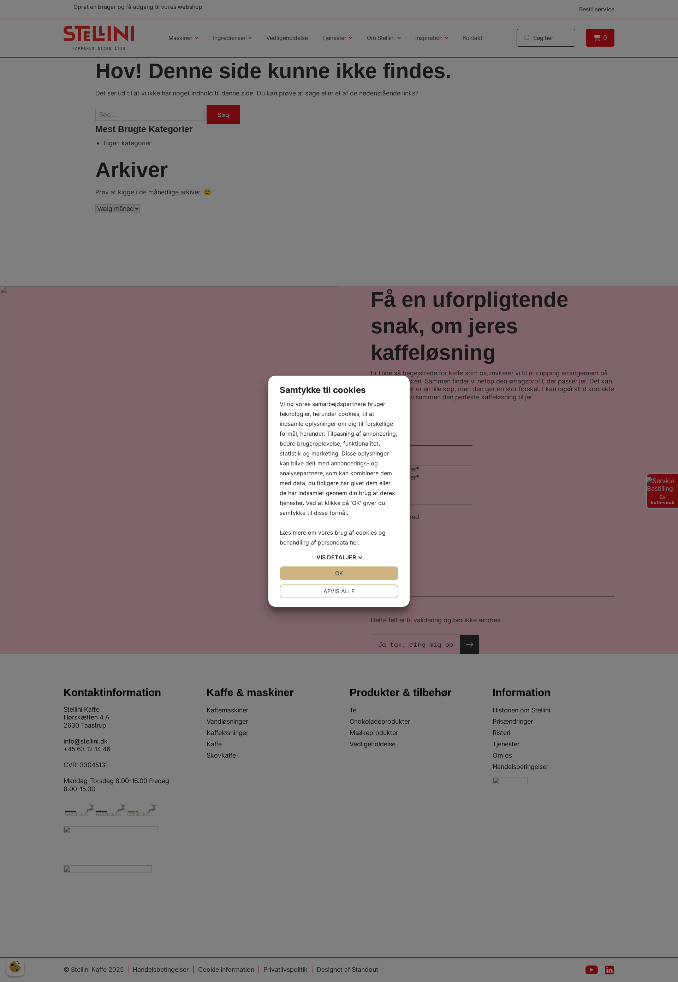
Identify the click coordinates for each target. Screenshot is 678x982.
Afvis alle (339, 591)
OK (339, 573)
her (354, 542)
